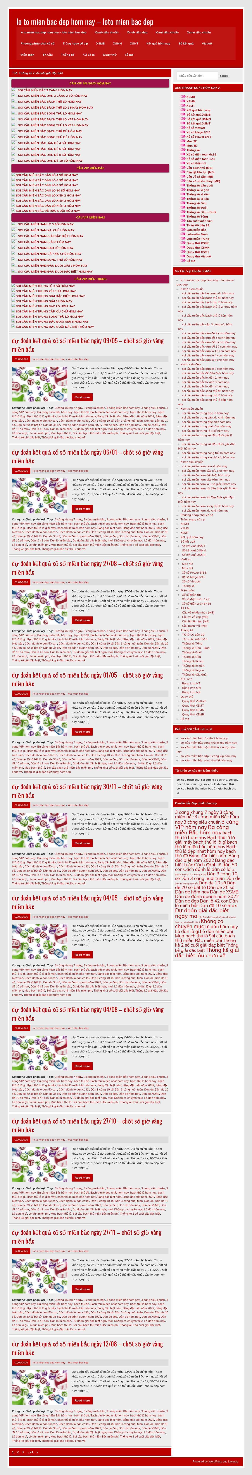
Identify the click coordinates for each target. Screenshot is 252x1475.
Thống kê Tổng (197, 216)
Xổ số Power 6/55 (199, 137)
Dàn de (148, 420)
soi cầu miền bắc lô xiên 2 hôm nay (205, 377)
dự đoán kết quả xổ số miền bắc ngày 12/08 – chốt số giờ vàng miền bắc (87, 1348)
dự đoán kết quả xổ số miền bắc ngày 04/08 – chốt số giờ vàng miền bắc (88, 1014)
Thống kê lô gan (198, 190)
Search (224, 75)
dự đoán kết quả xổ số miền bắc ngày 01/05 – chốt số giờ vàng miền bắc (87, 679)
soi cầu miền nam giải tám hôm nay (206, 479)
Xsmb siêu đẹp (137, 32)
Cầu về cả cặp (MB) (200, 176)
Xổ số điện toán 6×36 (196, 603)
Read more (82, 397)
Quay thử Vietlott (199, 256)
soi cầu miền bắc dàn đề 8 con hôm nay (209, 342)
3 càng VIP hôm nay (207, 824)
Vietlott (207, 43)
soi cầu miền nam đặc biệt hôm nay (206, 475)
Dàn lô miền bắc (60, 429)
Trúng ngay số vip (75, 43)
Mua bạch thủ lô (61, 433)
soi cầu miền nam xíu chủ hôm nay (205, 510)
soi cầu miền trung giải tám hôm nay (207, 426)
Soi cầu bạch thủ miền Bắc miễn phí (95, 433)
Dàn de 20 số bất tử (29, 425)
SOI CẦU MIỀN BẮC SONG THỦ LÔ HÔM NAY (50, 113)
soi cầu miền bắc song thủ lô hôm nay (207, 395)
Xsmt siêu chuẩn (167, 32)
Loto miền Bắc (196, 230)
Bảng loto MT (191, 683)
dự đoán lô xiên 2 (192, 922)
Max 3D (192, 141)
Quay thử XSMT (198, 252)
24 (31, 1452)
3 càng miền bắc (94, 408)
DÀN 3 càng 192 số (197, 874)
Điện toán (27, 55)
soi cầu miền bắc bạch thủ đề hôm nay (208, 298)
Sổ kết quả (186, 43)
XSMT (134, 43)
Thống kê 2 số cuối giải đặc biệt (140, 433)
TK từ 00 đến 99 (198, 225)
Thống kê (67, 55)
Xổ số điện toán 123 (201, 159)
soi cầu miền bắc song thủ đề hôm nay (208, 391)
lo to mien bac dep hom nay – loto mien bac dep (84, 21)
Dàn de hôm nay (129, 425)
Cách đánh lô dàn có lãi (74, 420)
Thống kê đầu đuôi (200, 185)
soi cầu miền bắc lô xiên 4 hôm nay (205, 386)
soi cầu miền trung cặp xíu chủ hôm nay (209, 417)
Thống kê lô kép (198, 199)
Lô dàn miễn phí (39, 433)
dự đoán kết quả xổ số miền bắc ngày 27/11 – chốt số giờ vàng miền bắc (86, 1236)
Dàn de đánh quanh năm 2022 (81, 425)
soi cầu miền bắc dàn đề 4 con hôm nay (209, 333)
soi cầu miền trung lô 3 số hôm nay (205, 431)
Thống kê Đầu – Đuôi (201, 212)
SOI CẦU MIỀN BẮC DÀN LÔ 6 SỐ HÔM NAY (47, 180)
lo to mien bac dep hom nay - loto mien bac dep (60, 359)
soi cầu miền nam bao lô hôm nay (204, 466)
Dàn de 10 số (212, 883)
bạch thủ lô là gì (209, 842)
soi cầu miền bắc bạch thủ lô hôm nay (207, 302)
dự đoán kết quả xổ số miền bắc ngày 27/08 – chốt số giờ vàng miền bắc (87, 568)
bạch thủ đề (81, 412)
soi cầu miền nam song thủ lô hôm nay (208, 506)
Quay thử (110, 55)
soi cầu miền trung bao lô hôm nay (205, 413)
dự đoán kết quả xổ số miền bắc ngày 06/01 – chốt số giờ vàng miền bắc (87, 456)
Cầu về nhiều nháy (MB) (203, 181)
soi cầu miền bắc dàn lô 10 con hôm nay (209, 351)
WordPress (215, 1461)
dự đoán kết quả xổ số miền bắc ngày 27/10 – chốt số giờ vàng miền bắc (87, 1125)
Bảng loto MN (191, 688)
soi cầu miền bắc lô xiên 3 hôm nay (205, 382)
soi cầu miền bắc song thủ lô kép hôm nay (209, 742)
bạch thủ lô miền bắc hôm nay (76, 416)
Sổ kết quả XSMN (199, 119)
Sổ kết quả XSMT (198, 123)
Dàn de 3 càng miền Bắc (186, 883)
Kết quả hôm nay (158, 43)
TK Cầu (48, 55)
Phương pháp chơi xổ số (37, 43)
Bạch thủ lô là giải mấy (41, 416)
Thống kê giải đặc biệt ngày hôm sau (47, 772)
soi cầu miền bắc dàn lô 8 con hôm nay (208, 368)
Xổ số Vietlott (191, 581)
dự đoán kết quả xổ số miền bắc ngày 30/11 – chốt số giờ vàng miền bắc (87, 791)
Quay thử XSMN (198, 247)
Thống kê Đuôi (197, 207)
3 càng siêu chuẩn (153, 408)
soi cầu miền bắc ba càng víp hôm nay (208, 293)
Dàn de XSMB (150, 425)
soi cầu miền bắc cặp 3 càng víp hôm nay (209, 756)
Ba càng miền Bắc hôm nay (55, 412)
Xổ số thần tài (196, 163)
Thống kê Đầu (196, 203)
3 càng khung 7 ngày (68, 408)
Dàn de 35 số (51, 425)
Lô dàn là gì (19, 433)
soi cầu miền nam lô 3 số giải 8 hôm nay (209, 484)
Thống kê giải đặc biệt (26, 437)
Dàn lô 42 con (40, 429)
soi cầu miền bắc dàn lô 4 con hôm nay (208, 355)
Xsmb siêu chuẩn (107, 32)
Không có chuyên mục (128, 429)
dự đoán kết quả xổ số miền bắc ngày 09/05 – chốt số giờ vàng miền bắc (88, 345)
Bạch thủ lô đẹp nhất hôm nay (109, 412)
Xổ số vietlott (196, 128)
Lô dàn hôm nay (154, 429)
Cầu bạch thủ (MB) (200, 168)
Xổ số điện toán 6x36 (201, 154)
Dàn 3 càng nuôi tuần (129, 420)
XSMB (100, 43)
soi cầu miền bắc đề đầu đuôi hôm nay (208, 373)
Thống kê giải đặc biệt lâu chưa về (63, 437)
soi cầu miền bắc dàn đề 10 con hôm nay (209, 346)
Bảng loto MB (191, 692)
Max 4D (192, 145)
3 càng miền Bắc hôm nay (123, 408)
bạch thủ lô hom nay (143, 412)
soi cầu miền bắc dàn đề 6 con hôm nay (209, 337)
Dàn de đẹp (110, 425)
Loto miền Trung (198, 238)
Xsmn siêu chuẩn (199, 32)
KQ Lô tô (89, 55)
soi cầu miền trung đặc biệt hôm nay (206, 422)
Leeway (233, 1461)
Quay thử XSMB (198, 243)
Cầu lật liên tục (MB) (201, 172)
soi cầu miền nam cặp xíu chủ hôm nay (208, 470)
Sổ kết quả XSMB (199, 114)
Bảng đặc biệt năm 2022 (138, 416)
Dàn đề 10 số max (218, 905)
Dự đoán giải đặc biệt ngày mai (93, 429)
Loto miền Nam (197, 234)
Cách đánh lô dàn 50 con (41, 420)
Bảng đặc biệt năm (109, 416)
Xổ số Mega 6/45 (198, 132)
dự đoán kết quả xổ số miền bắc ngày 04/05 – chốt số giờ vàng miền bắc (87, 902)
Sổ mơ (129, 55)
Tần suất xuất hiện (200, 221)
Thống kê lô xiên (198, 194)
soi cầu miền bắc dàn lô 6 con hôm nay (208, 360)
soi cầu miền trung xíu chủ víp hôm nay (208, 457)
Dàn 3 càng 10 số (102, 420)
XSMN (117, 43)
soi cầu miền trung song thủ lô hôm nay (208, 453)
